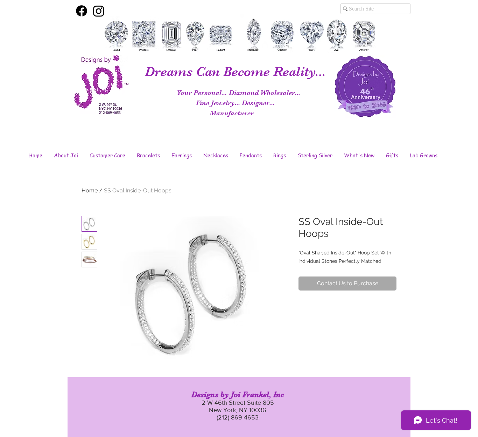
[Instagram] (98, 11)
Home (90, 190)
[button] (66, 155)
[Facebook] (81, 11)
